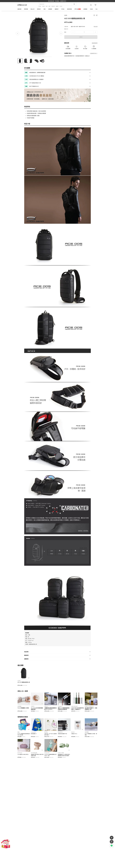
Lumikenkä (33, 732)
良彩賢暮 (19, 706)
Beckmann (20, 752)
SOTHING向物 (34, 752)
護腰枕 (57, 6)
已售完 (80, 37)
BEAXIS (73, 732)
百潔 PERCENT (74, 706)
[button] (20, 60)
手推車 (43, 6)
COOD (19, 680)
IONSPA (32, 706)
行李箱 (39, 6)
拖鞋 (49, 6)
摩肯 (18, 732)
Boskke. (46, 732)
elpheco (46, 706)
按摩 (46, 6)
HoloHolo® (46, 752)
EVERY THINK (61, 752)
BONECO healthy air (89, 706)
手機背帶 (53, 6)
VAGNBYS (60, 706)
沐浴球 (60, 6)
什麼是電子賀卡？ (93, 53)
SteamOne (60, 732)
